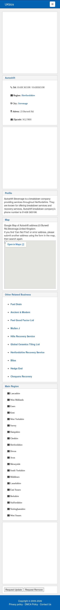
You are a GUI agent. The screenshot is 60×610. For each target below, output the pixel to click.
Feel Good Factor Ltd (22, 320)
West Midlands (17, 400)
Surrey (13, 425)
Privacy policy (16, 604)
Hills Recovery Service (23, 336)
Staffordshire (16, 502)
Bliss (13, 360)
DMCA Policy (31, 604)
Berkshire (14, 496)
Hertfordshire (16, 445)
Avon (12, 457)
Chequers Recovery (21, 376)
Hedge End (17, 368)
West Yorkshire (17, 419)
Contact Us (45, 604)
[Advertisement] (30, 43)
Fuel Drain (16, 304)
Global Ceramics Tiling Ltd (25, 344)
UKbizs (9, 4)
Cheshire (14, 438)
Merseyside (15, 464)
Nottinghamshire (17, 509)
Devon (13, 451)
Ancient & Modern (20, 312)
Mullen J (15, 328)
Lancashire (15, 393)
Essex (12, 406)
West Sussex (15, 515)
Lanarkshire (15, 483)
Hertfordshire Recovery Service (27, 352)
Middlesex (15, 477)
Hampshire (15, 432)
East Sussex (15, 490)
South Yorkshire (17, 470)
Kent (12, 413)
